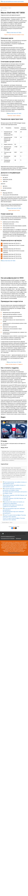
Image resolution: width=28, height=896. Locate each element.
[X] (16, 528)
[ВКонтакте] (12, 528)
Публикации (18, 538)
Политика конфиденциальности (8, 536)
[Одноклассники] (14, 528)
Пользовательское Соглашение (7, 538)
